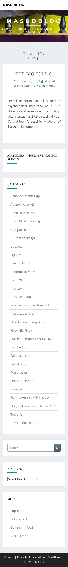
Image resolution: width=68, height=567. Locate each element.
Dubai (14, 246)
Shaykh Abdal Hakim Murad (29, 406)
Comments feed (21, 527)
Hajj (13, 288)
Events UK (17, 263)
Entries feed (18, 519)
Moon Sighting (20, 330)
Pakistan (16, 355)
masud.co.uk (19, 313)
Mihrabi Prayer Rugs (24, 322)
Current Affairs (20, 238)
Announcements (21, 196)
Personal (16, 372)
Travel (14, 414)
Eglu (13, 255)
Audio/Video (19, 204)
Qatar (14, 389)
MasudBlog (13, 4)
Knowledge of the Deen (26, 305)
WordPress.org (21, 536)
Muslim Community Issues (28, 339)
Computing (18, 230)
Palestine (16, 364)
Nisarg (39, 561)
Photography (19, 381)
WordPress (54, 557)
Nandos (15, 347)
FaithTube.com (20, 272)
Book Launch (19, 213)
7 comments (46, 85)
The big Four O (34, 74)
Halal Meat (17, 297)
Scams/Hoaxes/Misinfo (27, 397)
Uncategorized (20, 423)
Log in (14, 511)
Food (14, 280)
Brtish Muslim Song (23, 221)
